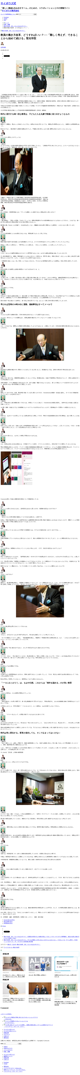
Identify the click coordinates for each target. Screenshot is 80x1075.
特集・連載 (7, 1051)
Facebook (6, 17)
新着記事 (6, 1032)
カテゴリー (7, 1034)
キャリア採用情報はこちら (8, 14)
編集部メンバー (8, 1056)
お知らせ (6, 1036)
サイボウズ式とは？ (9, 1029)
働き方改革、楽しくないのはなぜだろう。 (29, 944)
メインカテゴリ (8, 1050)
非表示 (6, 1046)
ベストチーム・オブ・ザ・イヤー (13, 1071)
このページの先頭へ (6, 1014)
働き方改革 (16, 947)
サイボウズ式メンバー (10, 1031)
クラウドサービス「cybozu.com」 (13, 1068)
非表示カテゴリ (8, 1048)
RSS (5, 20)
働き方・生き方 (12, 944)
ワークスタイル (8, 947)
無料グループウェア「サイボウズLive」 (15, 1069)
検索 (17, 14)
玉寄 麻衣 (3, 47)
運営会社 (6, 1037)
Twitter (5, 18)
